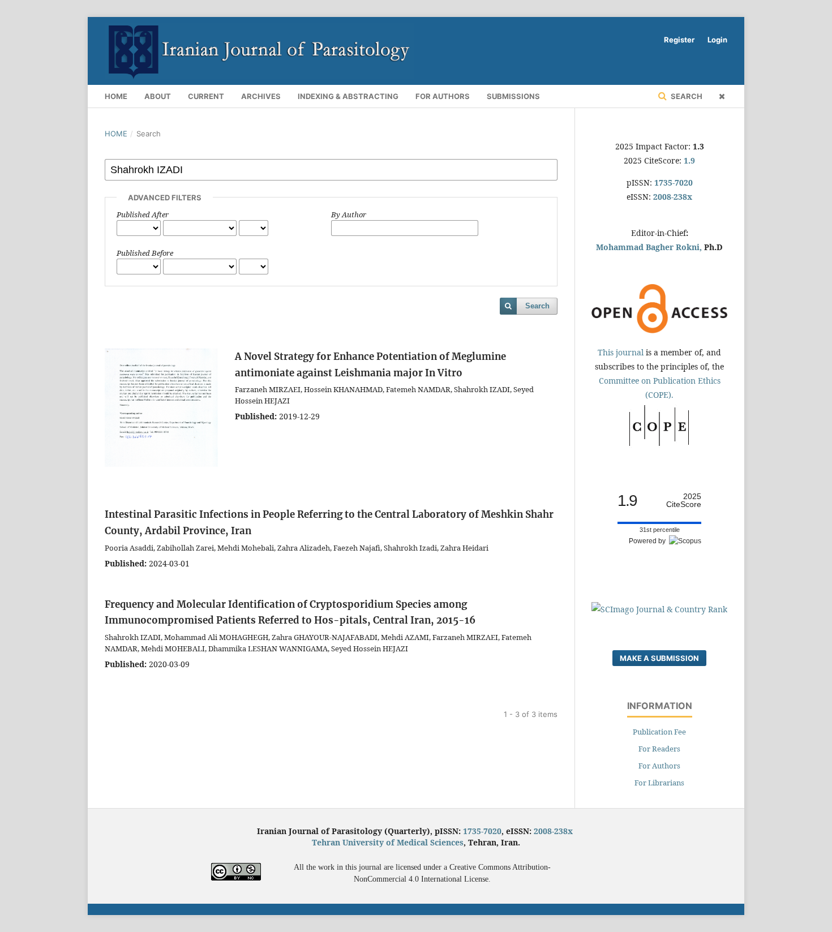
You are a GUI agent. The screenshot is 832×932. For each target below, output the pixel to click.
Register (679, 39)
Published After (143, 214)
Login (717, 39)
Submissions (513, 96)
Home (116, 96)
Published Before (145, 253)
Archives (261, 96)
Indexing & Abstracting (348, 96)
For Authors (442, 96)
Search (685, 96)
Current (206, 96)
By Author (348, 214)
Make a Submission (659, 658)
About (157, 96)
